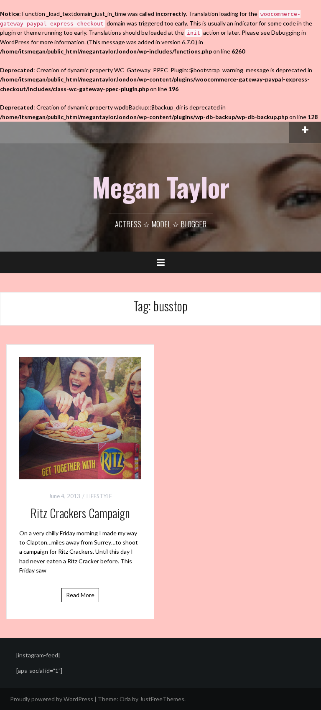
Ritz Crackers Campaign (80, 513)
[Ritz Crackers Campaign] (80, 417)
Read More (80, 594)
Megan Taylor (160, 187)
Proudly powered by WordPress (51, 698)
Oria (125, 698)
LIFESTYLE (99, 496)
